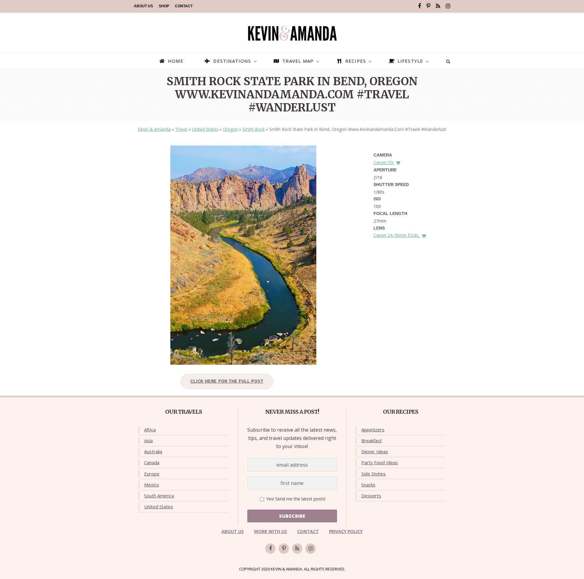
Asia (148, 440)
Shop (164, 6)
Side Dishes (373, 474)
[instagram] (448, 6)
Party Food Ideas (379, 462)
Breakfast (371, 440)
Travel (181, 129)
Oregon (230, 129)
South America (159, 496)
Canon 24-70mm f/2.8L (397, 235)
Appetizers (372, 429)
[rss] (438, 6)
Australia (153, 451)
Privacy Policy (346, 531)
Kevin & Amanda (154, 129)
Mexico (151, 485)
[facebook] (419, 6)
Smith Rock (253, 129)
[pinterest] (428, 6)
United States (205, 129)
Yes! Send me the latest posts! (295, 499)
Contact (184, 6)
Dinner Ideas (374, 451)
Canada (151, 462)
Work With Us (270, 531)
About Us (143, 6)
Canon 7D (384, 162)
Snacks (368, 485)
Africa (150, 429)
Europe (151, 474)
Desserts (371, 496)
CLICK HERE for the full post (226, 381)
